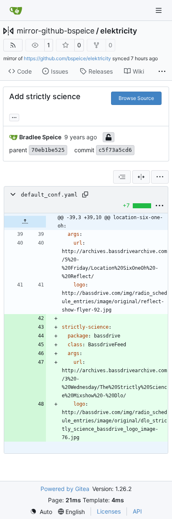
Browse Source (136, 98)
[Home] (16, 10)
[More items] (162, 71)
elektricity (118, 31)
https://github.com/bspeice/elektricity (67, 58)
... (14, 116)
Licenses (109, 511)
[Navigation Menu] (159, 10)
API (137, 511)
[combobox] (122, 177)
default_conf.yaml (49, 195)
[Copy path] (85, 194)
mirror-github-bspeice (55, 31)
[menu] (160, 177)
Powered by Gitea (64, 488)
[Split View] (141, 177)
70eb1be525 (48, 150)
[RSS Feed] (13, 45)
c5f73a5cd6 (115, 150)
